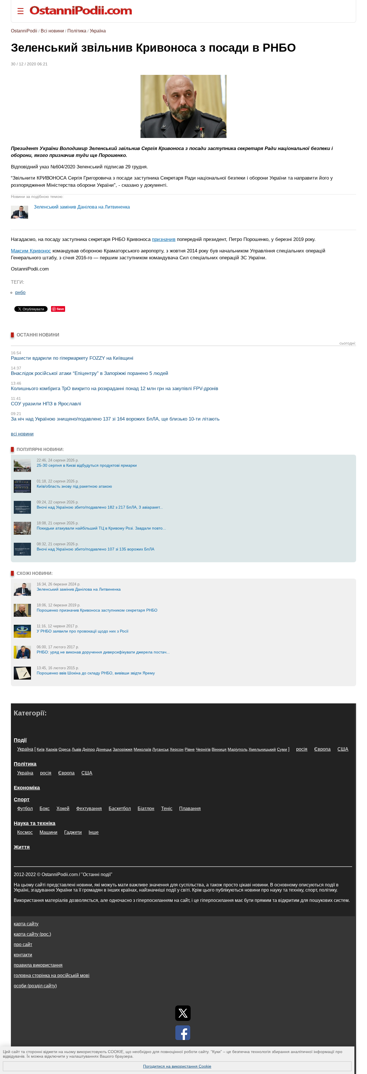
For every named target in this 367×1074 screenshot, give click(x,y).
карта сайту (26, 923)
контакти (23, 954)
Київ (40, 749)
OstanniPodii (24, 30)
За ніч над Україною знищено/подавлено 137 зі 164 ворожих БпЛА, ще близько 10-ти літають (115, 419)
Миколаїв (142, 749)
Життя (22, 847)
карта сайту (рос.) (32, 934)
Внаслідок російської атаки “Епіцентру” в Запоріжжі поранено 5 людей (89, 373)
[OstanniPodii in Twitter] (183, 1013)
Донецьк (104, 749)
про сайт (23, 944)
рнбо (20, 292)
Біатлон (146, 808)
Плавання (190, 808)
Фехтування (89, 808)
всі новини (22, 433)
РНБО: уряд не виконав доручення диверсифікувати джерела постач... (103, 652)
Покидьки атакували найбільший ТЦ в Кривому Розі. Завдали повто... (101, 528)
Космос (25, 832)
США (342, 749)
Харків (51, 749)
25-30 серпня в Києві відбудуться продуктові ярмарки (87, 465)
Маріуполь (237, 749)
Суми (282, 749)
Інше (94, 832)
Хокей (62, 808)
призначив (163, 239)
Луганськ (160, 749)
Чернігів (203, 749)
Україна (98, 30)
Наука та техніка (34, 823)
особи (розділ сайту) (35, 985)
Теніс (166, 808)
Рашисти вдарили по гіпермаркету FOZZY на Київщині (72, 358)
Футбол (25, 808)
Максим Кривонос (31, 251)
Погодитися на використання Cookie (177, 1066)
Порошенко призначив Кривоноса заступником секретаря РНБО (97, 610)
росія (301, 749)
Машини (48, 832)
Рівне (190, 749)
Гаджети (73, 832)
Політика (76, 30)
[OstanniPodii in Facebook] (183, 1033)
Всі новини (52, 30)
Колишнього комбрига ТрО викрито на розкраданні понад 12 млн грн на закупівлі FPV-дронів (114, 388)
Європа (322, 749)
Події (20, 740)
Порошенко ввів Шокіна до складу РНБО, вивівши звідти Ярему (96, 673)
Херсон (177, 749)
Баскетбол (120, 808)
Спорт (22, 799)
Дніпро (88, 749)
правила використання (38, 965)
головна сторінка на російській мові (51, 975)
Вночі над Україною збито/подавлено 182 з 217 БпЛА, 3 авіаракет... (100, 507)
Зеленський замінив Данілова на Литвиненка (82, 207)
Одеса (64, 749)
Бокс (45, 808)
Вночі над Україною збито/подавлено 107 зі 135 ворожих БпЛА (95, 549)
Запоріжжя (122, 749)
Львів (76, 749)
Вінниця (219, 749)
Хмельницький (262, 749)
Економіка (27, 788)
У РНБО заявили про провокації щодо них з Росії (82, 631)
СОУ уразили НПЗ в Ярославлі (46, 403)
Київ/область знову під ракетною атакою (74, 486)
